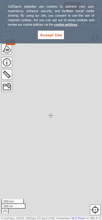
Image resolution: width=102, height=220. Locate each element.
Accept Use (51, 35)
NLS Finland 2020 (83, 218)
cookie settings (65, 24)
